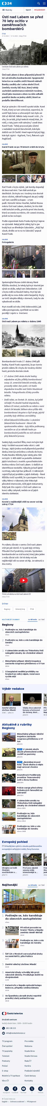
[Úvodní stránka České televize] (12, 1013)
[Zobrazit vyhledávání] (38, 3)
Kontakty (29, 1080)
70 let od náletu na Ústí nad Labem (15, 594)
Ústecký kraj (20, 609)
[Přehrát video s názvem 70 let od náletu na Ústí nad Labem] (23, 580)
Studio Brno (30, 1051)
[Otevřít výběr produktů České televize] (44, 3)
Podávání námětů (32, 1070)
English (4, 1101)
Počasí (5, 1066)
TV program (7, 1041)
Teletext (5, 1056)
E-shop (5, 1070)
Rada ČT (28, 1061)
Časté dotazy (30, 1075)
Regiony (7, 609)
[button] (23, 580)
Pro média (29, 1041)
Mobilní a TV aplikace (11, 1075)
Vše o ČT (5, 1080)
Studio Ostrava (31, 1056)
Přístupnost (31, 1101)
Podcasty (6, 1061)
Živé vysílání (7, 1046)
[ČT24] (7, 3)
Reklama (28, 1046)
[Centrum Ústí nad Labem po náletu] (23, 52)
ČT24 (3, 34)
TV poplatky (7, 1051)
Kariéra (28, 1066)
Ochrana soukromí (17, 1101)
